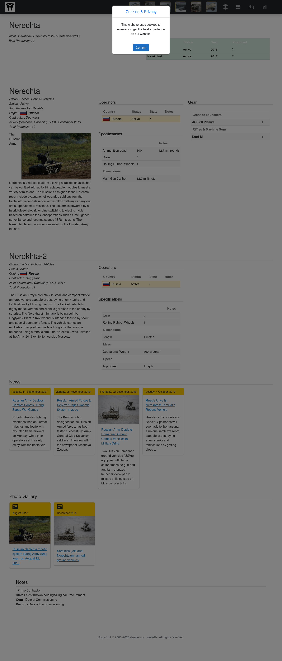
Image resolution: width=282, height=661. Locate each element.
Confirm (141, 47)
